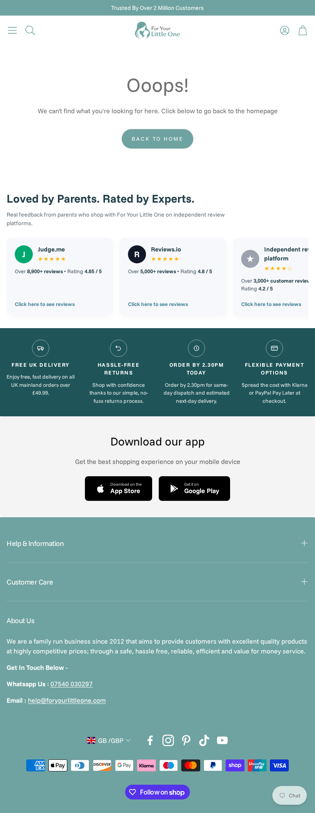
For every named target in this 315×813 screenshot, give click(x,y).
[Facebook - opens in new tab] (150, 740)
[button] (12, 30)
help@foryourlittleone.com (67, 700)
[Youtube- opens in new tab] (222, 740)
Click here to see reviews (45, 304)
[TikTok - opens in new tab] (204, 740)
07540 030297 (71, 684)
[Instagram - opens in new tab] (168, 740)
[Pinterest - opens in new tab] (186, 740)
